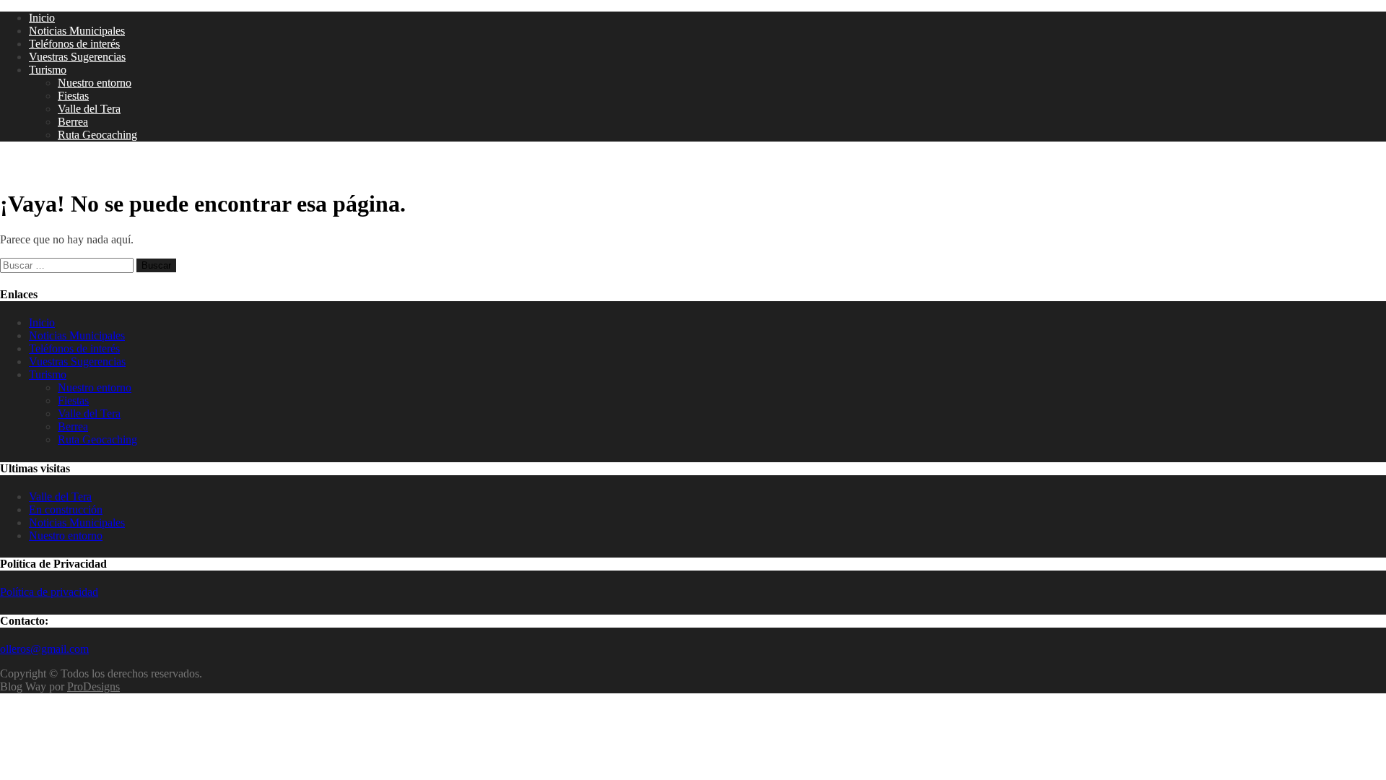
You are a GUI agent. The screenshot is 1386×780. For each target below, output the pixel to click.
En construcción (66, 509)
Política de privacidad (49, 592)
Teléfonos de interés (74, 44)
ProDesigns (93, 686)
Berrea (73, 122)
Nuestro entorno (94, 83)
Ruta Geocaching (97, 135)
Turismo (47, 70)
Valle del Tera (89, 109)
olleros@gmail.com (44, 649)
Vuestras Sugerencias (77, 57)
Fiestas (73, 96)
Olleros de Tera (58, 165)
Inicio (42, 18)
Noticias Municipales (77, 31)
